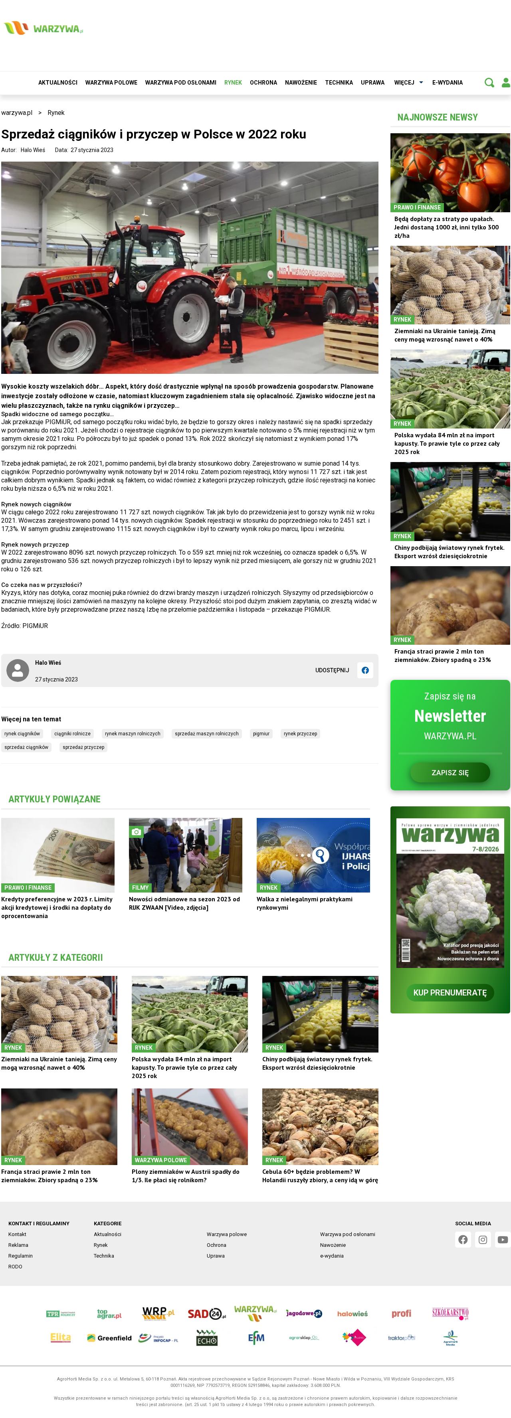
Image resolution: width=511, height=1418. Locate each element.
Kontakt (17, 1234)
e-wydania (447, 82)
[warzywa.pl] (43, 28)
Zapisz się (450, 772)
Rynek (233, 82)
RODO (15, 1267)
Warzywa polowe (111, 82)
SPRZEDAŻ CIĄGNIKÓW (26, 747)
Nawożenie (301, 82)
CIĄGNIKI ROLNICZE (72, 734)
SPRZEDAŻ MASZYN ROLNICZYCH (207, 734)
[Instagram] (483, 1240)
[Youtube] (503, 1240)
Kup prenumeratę (450, 992)
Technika (339, 82)
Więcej (404, 82)
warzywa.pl (16, 113)
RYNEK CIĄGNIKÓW (22, 734)
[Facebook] (365, 670)
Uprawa (372, 82)
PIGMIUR (261, 734)
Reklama (18, 1245)
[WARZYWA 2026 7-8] (450, 893)
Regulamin (20, 1256)
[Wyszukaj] (489, 82)
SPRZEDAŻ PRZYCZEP (83, 747)
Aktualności (57, 82)
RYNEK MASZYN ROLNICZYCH (132, 734)
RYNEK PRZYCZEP (300, 734)
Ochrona (263, 82)
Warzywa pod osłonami (180, 82)
